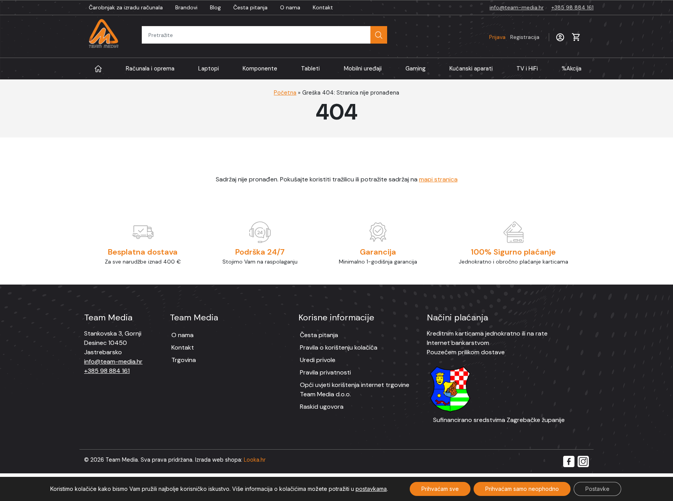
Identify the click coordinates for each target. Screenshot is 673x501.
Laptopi (208, 68)
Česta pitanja (250, 7)
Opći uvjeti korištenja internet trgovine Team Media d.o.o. (354, 389)
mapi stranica (438, 179)
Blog (215, 7)
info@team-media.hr (517, 7)
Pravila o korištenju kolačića (338, 347)
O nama (290, 7)
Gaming (415, 68)
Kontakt (323, 7)
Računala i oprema (150, 68)
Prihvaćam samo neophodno (522, 488)
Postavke (597, 488)
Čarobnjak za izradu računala (126, 7)
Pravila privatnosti (325, 372)
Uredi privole (317, 360)
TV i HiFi (527, 68)
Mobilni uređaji (363, 68)
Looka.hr (255, 459)
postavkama (371, 488)
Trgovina (183, 360)
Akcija (571, 68)
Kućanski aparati (471, 68)
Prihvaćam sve (440, 488)
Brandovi (186, 7)
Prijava (514, 36)
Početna (285, 92)
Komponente (260, 68)
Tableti (310, 68)
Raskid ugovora (322, 407)
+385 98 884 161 (572, 7)
